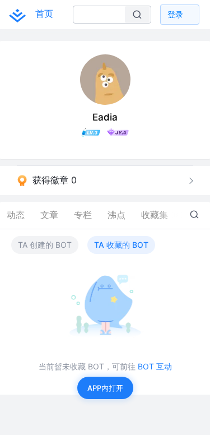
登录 (175, 14)
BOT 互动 (155, 366)
